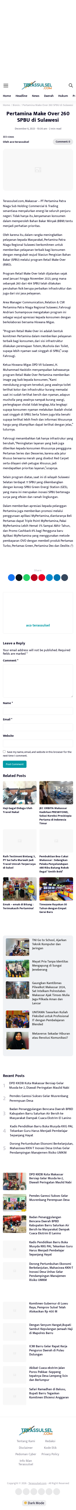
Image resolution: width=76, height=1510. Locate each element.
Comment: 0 (63, 141)
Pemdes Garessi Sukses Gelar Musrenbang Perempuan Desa (39, 1098)
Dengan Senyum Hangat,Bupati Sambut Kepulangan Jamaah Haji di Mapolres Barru (51, 1329)
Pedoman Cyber (25, 1454)
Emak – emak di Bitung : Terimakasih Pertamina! (18, 906)
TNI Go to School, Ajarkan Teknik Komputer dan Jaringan (49, 944)
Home (7, 96)
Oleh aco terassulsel (16, 141)
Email (7, 719)
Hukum (63, 96)
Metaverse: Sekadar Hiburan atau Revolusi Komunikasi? (51, 1035)
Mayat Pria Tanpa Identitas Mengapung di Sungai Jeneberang (50, 965)
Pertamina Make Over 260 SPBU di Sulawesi (38, 116)
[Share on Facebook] (11, 577)
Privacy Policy (50, 1454)
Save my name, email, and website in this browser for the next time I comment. (37, 754)
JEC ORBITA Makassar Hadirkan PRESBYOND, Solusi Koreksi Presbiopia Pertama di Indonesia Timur (55, 816)
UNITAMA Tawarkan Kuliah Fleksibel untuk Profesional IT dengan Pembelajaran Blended (50, 1018)
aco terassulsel (38, 625)
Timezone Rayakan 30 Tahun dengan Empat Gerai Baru (53, 908)
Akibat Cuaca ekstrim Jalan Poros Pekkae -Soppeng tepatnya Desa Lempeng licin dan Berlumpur (48, 1374)
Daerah (49, 96)
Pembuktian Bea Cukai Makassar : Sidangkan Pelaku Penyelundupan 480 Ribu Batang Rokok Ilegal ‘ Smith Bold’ (54, 864)
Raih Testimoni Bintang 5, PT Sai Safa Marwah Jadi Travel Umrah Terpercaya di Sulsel (19, 862)
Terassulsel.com (37, 1483)
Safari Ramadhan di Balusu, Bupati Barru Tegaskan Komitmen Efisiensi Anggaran (49, 1393)
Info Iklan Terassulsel (26, 1462)
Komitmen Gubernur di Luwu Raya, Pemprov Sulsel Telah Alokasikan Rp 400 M (48, 1307)
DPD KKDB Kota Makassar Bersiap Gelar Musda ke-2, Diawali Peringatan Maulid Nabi (39, 1085)
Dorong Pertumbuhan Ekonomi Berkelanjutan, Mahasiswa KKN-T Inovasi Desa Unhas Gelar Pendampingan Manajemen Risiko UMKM (41, 1148)
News (35, 96)
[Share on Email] (34, 577)
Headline (21, 96)
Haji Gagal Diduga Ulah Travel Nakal (17, 810)
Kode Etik (50, 1447)
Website (8, 736)
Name (8, 703)
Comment (10, 660)
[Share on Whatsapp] (26, 577)
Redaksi (50, 1441)
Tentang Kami (26, 1441)
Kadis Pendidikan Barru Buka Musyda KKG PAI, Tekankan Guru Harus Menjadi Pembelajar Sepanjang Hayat (41, 1131)
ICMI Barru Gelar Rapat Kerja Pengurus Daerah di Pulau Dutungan (48, 1350)
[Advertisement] (38, 40)
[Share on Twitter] (19, 577)
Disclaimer (26, 1447)
